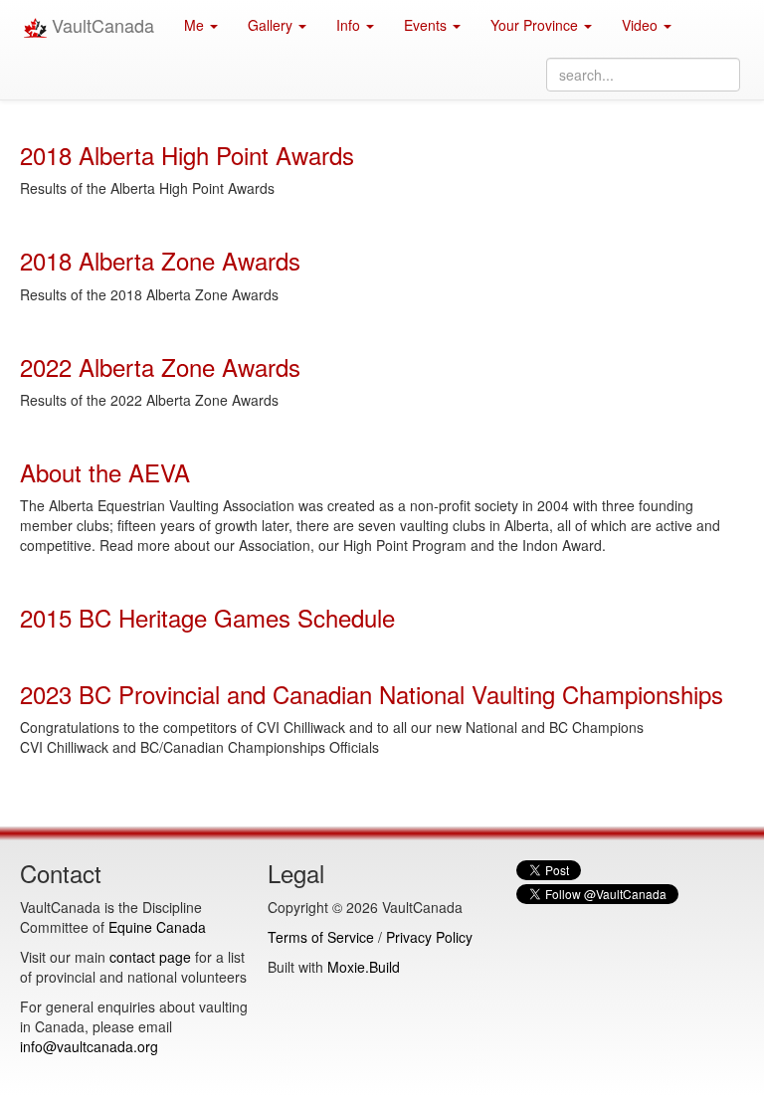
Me (196, 25)
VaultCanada (100, 25)
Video (642, 25)
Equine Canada (157, 927)
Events (427, 25)
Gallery (272, 25)
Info (350, 25)
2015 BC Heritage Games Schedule (207, 617)
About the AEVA (105, 472)
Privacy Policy (429, 937)
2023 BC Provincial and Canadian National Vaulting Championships (371, 693)
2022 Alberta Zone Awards (160, 366)
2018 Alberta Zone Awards (160, 260)
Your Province (536, 25)
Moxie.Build (363, 967)
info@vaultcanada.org (89, 1046)
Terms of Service (321, 937)
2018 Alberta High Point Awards (187, 154)
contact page (150, 957)
